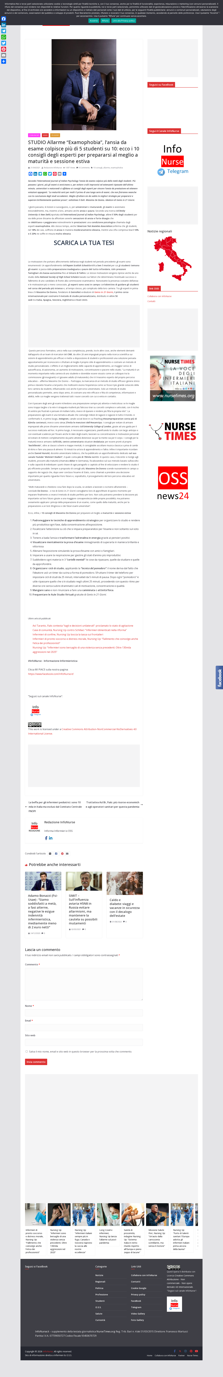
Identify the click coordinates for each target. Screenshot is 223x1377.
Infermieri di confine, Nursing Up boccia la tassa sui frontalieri (68, 634)
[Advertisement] (84, 326)
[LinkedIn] (4, 25)
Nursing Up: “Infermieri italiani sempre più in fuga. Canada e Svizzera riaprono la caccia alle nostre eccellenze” (57, 1241)
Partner (181, 1355)
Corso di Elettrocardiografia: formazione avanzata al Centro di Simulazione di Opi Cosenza (181, 1238)
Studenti (55, 135)
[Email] (4, 55)
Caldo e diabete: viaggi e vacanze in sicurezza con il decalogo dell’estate (125, 908)
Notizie (99, 1275)
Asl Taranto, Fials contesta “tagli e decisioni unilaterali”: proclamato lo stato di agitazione (83, 625)
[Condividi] (4, 61)
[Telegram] (4, 31)
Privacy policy (138, 1294)
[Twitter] (4, 43)
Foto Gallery (137, 1320)
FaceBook (136, 1300)
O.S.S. (98, 1307)
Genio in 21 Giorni (103, 292)
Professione (101, 1294)
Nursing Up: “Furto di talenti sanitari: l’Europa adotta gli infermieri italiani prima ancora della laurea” (155, 1240)
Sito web (30, 1035)
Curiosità (100, 1320)
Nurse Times (192, 1355)
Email (29, 1020)
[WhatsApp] (4, 37)
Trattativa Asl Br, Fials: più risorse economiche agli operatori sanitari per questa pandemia (112, 804)
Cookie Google (138, 1288)
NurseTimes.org (105, 1331)
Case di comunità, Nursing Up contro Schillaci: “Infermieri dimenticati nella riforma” (80, 630)
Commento (32, 964)
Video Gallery (138, 1313)
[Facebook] (4, 19)
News (45, 135)
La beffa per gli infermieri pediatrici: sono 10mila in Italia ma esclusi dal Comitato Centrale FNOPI (55, 807)
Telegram (136, 1307)
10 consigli (97, 167)
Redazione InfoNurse (53, 167)
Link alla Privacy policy (124, 20)
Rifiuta (105, 20)
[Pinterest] (4, 49)
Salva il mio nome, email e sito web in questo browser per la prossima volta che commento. (80, 1051)
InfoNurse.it (42, 1331)
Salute (98, 1313)
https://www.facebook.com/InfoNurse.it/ (51, 674)
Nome (29, 1006)
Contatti (151, 301)
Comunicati (34, 135)
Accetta (94, 20)
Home (149, 1355)
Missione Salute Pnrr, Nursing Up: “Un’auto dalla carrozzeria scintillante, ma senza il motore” (131, 1238)
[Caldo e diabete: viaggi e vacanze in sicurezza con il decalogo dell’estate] (125, 873)
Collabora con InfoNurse (159, 296)
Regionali (100, 1281)
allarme (106, 167)
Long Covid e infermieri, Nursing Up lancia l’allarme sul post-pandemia (82, 1236)
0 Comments (84, 167)
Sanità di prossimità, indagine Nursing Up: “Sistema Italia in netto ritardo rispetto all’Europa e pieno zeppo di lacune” (106, 1241)
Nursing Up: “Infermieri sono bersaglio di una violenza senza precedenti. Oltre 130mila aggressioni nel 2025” (32, 1241)
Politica (99, 1288)
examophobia (117, 167)
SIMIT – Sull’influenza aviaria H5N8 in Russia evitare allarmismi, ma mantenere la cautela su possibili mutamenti (83, 909)
